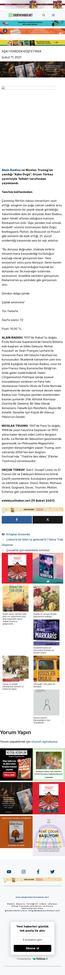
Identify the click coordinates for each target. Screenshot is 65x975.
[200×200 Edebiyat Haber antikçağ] (16, 813)
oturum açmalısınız (44, 741)
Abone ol (32, 948)
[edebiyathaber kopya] (32, 33)
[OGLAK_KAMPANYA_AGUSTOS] (17, 582)
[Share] (17, 520)
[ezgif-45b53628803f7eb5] (32, 25)
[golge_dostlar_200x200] (48, 582)
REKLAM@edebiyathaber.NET (32, 897)
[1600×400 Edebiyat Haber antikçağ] (32, 76)
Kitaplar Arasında (18, 534)
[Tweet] (48, 520)
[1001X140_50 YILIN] (32, 8)
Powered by (24, 958)
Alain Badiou (11, 170)
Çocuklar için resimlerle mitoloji (27, 550)
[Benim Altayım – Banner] (16, 847)
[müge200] (16, 779)
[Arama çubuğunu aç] (44, 15)
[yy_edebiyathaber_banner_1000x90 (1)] (32, 512)
